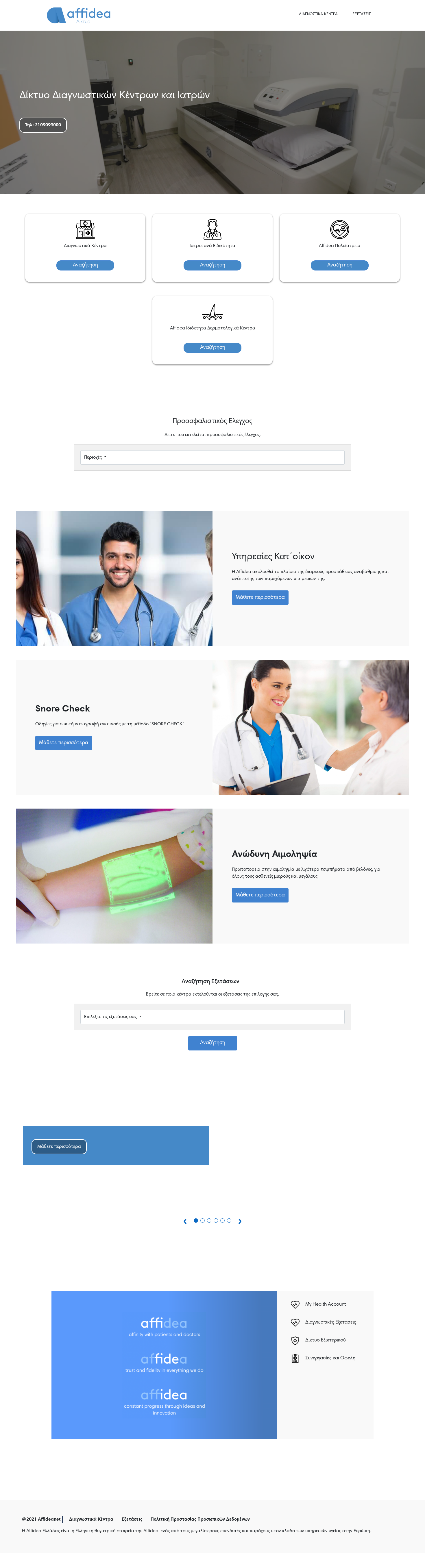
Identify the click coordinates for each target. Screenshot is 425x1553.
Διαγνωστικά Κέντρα (91, 1519)
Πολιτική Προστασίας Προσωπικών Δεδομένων (200, 1519)
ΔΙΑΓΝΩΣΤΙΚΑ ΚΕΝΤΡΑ (318, 14)
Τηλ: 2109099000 (43, 125)
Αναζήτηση (85, 265)
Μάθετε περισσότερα (260, 597)
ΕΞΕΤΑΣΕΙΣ (361, 14)
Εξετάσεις (132, 1519)
